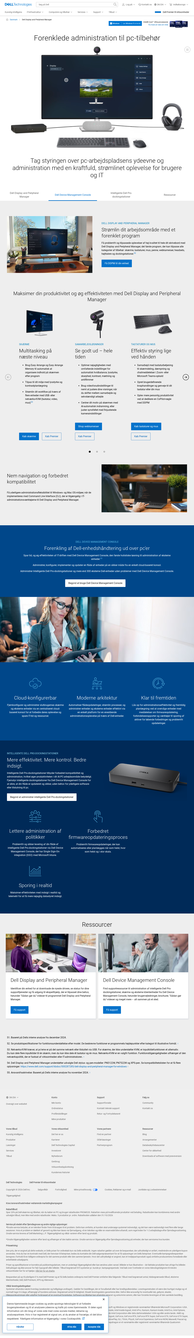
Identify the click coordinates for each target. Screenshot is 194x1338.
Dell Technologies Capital (63, 1145)
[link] (145, 4)
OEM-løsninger (104, 1140)
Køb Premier (51, 436)
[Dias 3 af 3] (104, 452)
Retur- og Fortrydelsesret (108, 1114)
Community (147, 1103)
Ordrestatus (57, 1108)
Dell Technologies (14, 1182)
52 (135, 253)
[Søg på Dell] (115, 4)
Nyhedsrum (57, 1156)
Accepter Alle (94, 1327)
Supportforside (104, 1103)
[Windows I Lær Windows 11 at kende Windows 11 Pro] (125, 23)
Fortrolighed (61, 1189)
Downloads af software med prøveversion (162, 1156)
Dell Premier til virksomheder (176, 12)
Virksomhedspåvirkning (63, 1167)
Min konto (56, 1103)
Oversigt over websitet (16, 1104)
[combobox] (77, 4)
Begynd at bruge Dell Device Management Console (95, 583)
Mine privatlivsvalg (83, 1189)
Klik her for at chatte (45, 1271)
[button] (129, 4)
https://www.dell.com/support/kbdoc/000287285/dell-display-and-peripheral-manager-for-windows (74, 1066)
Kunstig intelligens (14, 1134)
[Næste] (186, 377)
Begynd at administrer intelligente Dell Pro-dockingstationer (41, 797)
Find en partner (104, 1134)
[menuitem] (35, 12)
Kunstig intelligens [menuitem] (13, 12)
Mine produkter (59, 1119)
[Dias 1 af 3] (90, 452)
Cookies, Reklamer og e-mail (118, 1189)
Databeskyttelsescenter (153, 1145)
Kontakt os (147, 1108)
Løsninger (10, 1145)
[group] (41, 376)
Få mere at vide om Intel (158, 25)
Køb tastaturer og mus (146, 426)
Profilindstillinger (59, 1114)
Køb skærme (29, 436)
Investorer (56, 1150)
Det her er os (57, 1134)
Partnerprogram (104, 1145)
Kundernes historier (61, 1172)
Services (10, 1150)
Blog (144, 1134)
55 (101, 558)
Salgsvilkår (43, 1189)
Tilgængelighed (13, 1195)
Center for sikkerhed (151, 1150)
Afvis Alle (71, 1327)
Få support (19, 1009)
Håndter (20, 1327)
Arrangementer (149, 1140)
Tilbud (9, 1156)
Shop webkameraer (88, 426)
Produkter (10, 1140)
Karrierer (56, 1140)
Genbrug (56, 1161)
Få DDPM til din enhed (117, 263)
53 (32, 402)
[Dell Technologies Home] (18, 4)
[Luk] (103, 1299)
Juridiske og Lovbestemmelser (152, 1189)
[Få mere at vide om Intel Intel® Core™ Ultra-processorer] (179, 23)
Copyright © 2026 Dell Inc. (18, 1189)
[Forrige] (8, 377)
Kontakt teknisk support (108, 1108)
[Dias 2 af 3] (97, 452)
